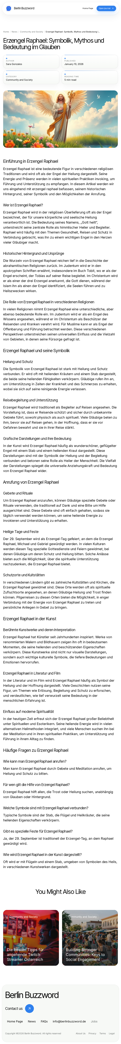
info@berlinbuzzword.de (69, 1021)
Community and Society (31, 32)
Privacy (92, 1033)
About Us (80, 1033)
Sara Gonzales (14, 64)
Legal (112, 1033)
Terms (102, 1033)
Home (6, 32)
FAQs (44, 1021)
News (14, 32)
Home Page (15, 1021)
